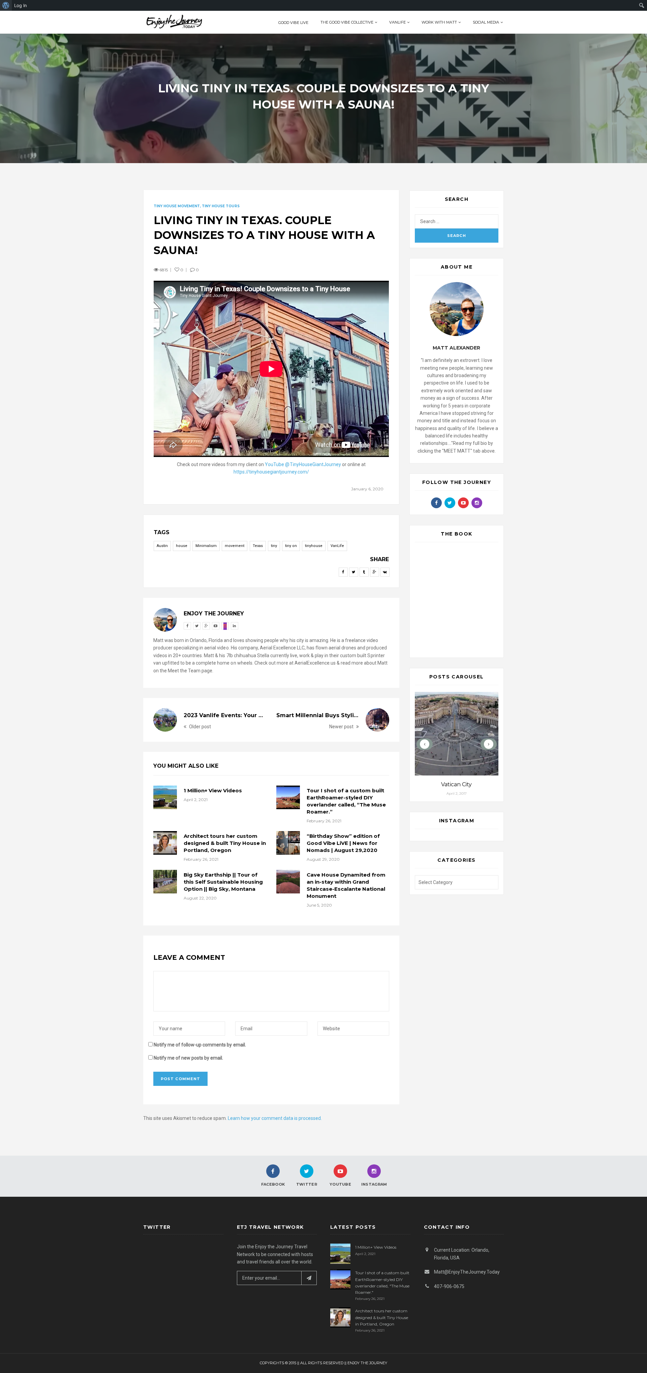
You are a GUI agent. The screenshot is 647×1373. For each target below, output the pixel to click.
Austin (162, 546)
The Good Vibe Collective (346, 22)
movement (234, 546)
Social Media (486, 22)
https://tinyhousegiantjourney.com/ (271, 472)
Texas (258, 546)
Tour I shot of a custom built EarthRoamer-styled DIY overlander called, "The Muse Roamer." (382, 1282)
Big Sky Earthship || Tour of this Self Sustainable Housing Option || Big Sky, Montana (223, 882)
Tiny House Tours (220, 206)
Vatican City (456, 784)
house (181, 546)
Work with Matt (439, 22)
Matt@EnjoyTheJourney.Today (467, 1272)
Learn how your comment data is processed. (275, 1118)
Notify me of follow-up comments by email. (200, 1044)
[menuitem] (6, 5)
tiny (274, 546)
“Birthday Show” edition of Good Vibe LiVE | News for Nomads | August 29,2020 (343, 843)
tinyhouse (313, 546)
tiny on (291, 546)
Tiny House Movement (177, 206)
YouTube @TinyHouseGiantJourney (303, 464)
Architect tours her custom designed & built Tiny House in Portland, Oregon (225, 843)
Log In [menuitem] (20, 5)
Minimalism (206, 546)
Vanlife (397, 22)
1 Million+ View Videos (213, 790)
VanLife (337, 546)
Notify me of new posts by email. (188, 1058)
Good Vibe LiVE (293, 22)
